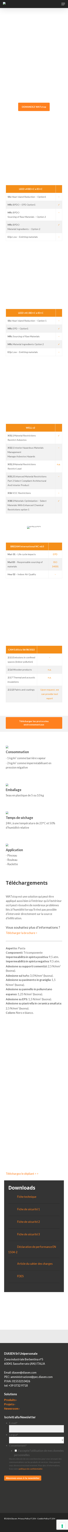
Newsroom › (12, 1408)
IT (31, 1518)
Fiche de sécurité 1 (28, 1209)
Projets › (9, 1404)
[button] (63, 4)
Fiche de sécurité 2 (28, 1221)
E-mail (13, 1422)
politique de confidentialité (30, 1469)
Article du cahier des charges (35, 1263)
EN (34, 1518)
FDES (20, 1276)
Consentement (18, 1445)
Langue (13, 1434)
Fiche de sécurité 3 (28, 1234)
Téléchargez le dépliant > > (22, 1173)
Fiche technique (26, 1196)
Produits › (10, 1400)
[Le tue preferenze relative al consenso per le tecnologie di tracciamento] (62, 1526)
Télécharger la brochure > (21, 933)
